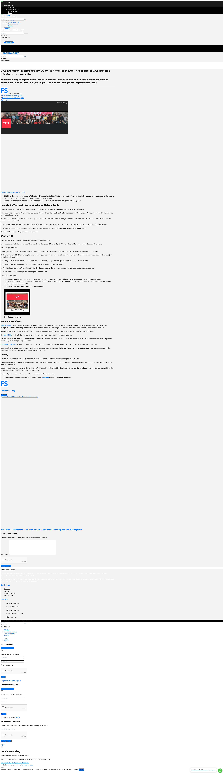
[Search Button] (25, 19)
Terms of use (8, 595)
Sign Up (6, 640)
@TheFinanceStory (13, 607)
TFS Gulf (6, 2)
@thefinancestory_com (14, 614)
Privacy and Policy (10, 593)
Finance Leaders (13, 11)
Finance (7, 589)
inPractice (11, 7)
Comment (5, 554)
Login (6, 26)
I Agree (81, 769)
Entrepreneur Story (14, 9)
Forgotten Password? (8, 681)
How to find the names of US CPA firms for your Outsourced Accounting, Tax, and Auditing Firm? (41, 529)
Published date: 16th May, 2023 (12, 96)
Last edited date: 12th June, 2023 (13, 98)
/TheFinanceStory (12, 603)
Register (9, 42)
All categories (8, 5)
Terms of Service (27, 765)
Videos (10, 13)
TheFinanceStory (16, 94)
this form (45, 377)
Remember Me (8, 665)
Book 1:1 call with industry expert (203, 770)
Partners (7, 591)
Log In (18, 718)
